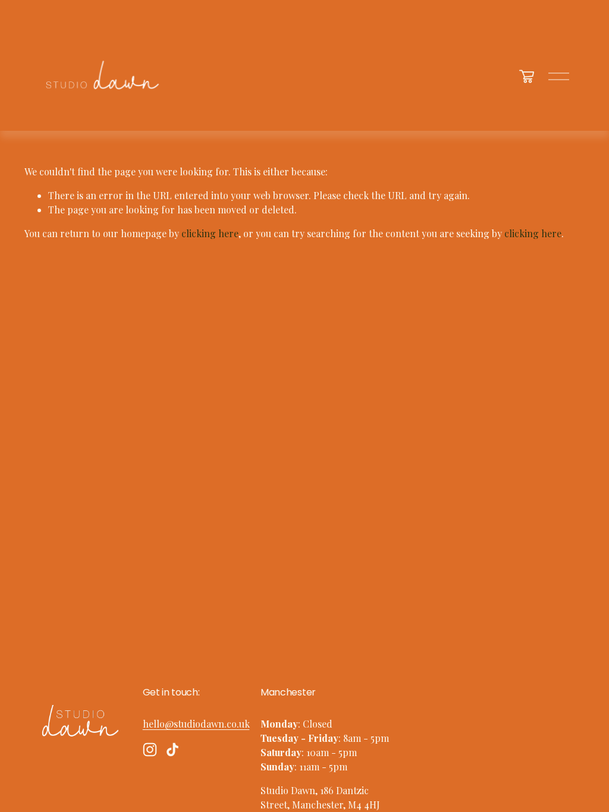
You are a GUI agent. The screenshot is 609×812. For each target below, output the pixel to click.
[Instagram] (150, 749)
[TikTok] (172, 749)
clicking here (209, 233)
